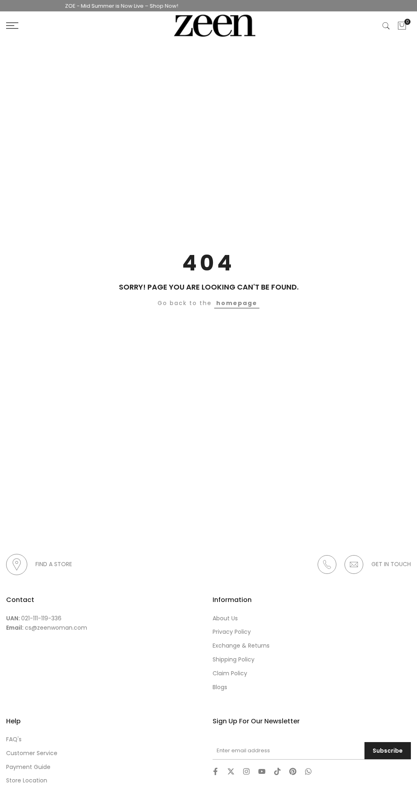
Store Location (26, 780)
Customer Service (31, 753)
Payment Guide (28, 767)
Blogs (220, 687)
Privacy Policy (232, 632)
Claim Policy (230, 673)
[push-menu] (12, 26)
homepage (236, 303)
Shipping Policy (234, 659)
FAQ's (14, 739)
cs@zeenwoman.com (56, 628)
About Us (225, 618)
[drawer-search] (386, 26)
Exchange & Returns (241, 645)
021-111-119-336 (41, 618)
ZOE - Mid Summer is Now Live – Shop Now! (114, 6)
